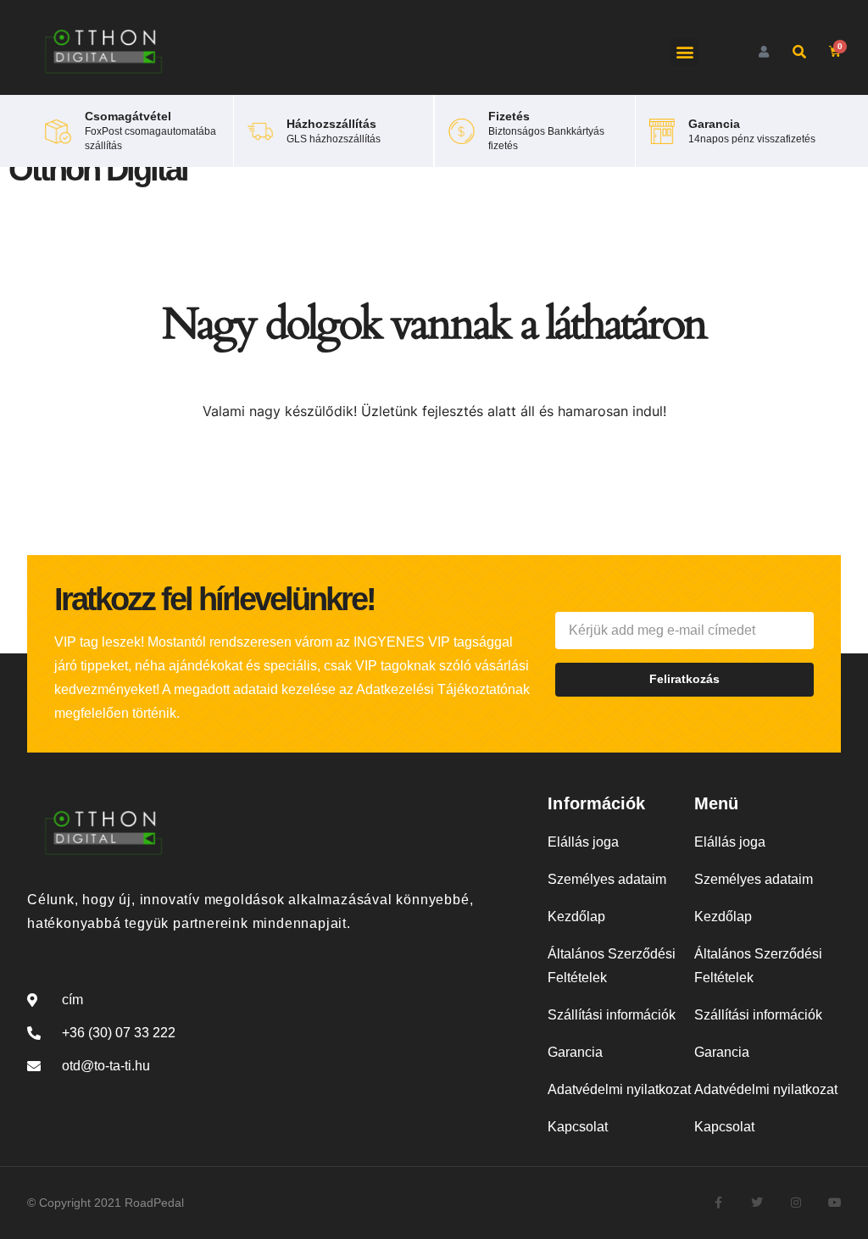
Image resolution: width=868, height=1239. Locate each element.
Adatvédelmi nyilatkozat (619, 1089)
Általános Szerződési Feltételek (612, 966)
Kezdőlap (576, 916)
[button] (684, 52)
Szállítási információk (612, 1015)
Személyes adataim (607, 879)
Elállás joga (583, 842)
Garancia (575, 1052)
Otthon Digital (97, 169)
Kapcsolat (578, 1127)
